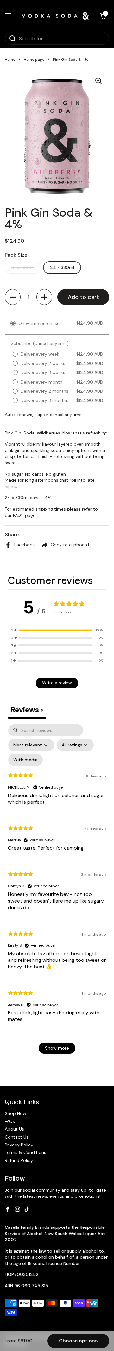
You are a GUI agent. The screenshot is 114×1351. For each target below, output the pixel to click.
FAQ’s (18, 515)
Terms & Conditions (25, 1152)
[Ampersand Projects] (55, 16)
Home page (34, 59)
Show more (57, 1048)
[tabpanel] (57, 892)
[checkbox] (25, 760)
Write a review (57, 683)
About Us (14, 1129)
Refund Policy (19, 1160)
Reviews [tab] (27, 709)
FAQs (10, 1121)
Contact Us (16, 1137)
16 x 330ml (22, 267)
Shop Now (15, 1113)
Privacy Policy (19, 1145)
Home (10, 59)
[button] (103, 16)
